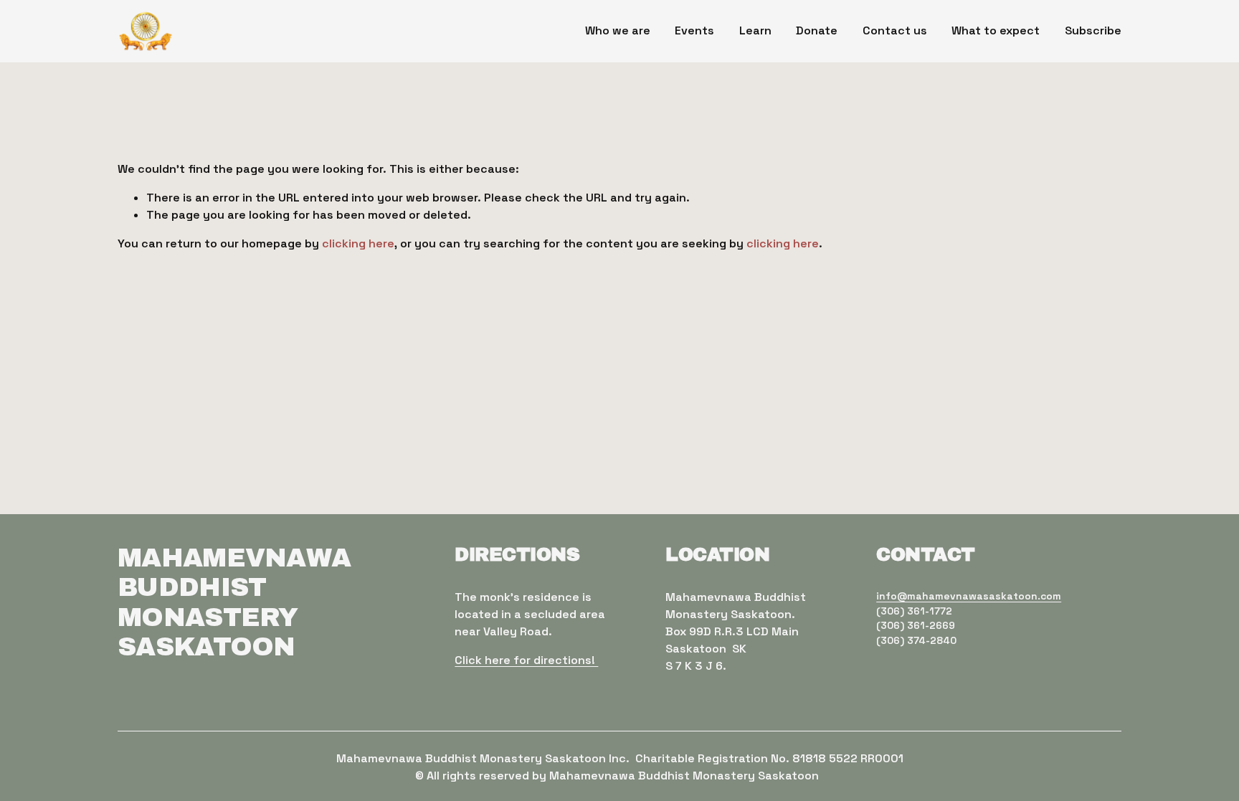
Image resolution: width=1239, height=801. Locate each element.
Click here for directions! (526, 660)
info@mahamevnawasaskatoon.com (968, 595)
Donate (816, 30)
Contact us (895, 30)
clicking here (358, 243)
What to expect (995, 30)
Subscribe (1093, 30)
